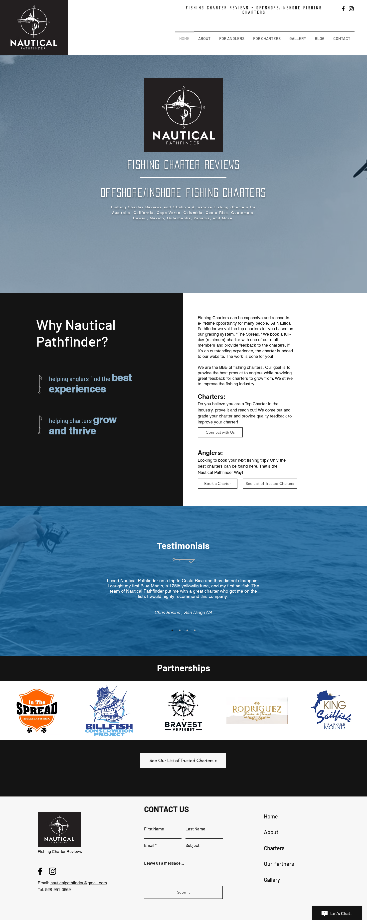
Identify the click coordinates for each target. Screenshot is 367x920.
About (271, 832)
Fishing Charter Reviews (60, 851)
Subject (192, 845)
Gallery (272, 879)
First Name (154, 829)
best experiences (90, 383)
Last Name (195, 829)
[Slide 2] (180, 630)
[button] (204, 36)
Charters (274, 848)
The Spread (248, 334)
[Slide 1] (172, 630)
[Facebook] (343, 8)
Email (149, 845)
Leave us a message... (164, 863)
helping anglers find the (80, 378)
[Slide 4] (194, 630)
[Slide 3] (187, 630)
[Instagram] (351, 8)
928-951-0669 (58, 889)
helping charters (71, 420)
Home (271, 816)
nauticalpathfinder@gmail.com (78, 882)
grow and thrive (83, 424)
